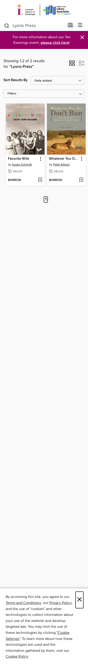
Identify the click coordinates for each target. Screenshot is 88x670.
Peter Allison (61, 165)
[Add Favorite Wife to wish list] (40, 180)
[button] (72, 64)
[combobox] (34, 25)
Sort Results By (16, 80)
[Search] (7, 25)
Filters (12, 94)
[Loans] (70, 26)
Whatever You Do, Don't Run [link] (64, 159)
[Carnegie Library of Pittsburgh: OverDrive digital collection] (44, 9)
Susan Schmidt (22, 165)
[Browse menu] (80, 25)
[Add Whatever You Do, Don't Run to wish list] (81, 180)
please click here (55, 42)
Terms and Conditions (23, 603)
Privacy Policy (60, 603)
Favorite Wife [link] (18, 159)
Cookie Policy (17, 656)
